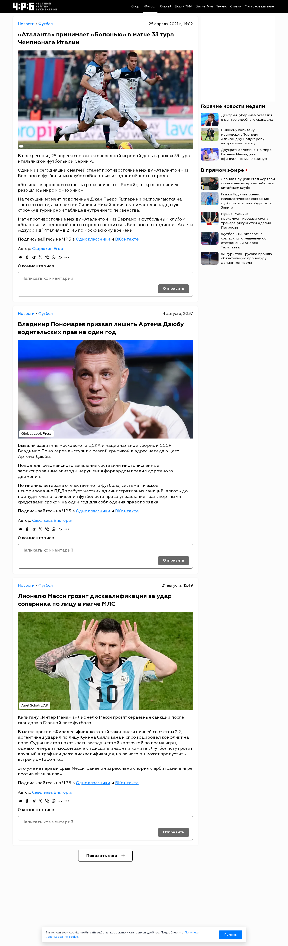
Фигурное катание (259, 6)
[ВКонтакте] (20, 257)
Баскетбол (204, 6)
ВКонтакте (127, 239)
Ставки (235, 6)
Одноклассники (93, 239)
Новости (27, 24)
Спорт (136, 6)
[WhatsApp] (53, 257)
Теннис (221, 6)
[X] (40, 257)
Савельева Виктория (53, 520)
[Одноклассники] (27, 257)
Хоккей (165, 6)
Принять (230, 934)
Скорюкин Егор (47, 248)
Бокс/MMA (183, 6)
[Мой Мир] (60, 257)
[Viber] (47, 257)
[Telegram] (33, 257)
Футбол (150, 6)
